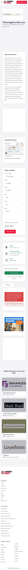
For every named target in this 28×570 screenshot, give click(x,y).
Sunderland (6, 394)
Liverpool (17, 558)
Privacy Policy (4, 500)
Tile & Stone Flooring (5, 516)
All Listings (3, 486)
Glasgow (17, 548)
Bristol (2, 554)
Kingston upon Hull (19, 551)
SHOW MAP (14, 148)
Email (6, 187)
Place (6, 201)
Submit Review (10, 231)
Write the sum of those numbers (11, 222)
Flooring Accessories (5, 523)
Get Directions (14, 251)
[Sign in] (14, 2)
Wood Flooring (4, 511)
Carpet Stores (4, 509)
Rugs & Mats (3, 521)
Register (2, 495)
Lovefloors (6, 455)
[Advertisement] (14, 38)
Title (5, 194)
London (16, 561)
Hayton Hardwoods (8, 434)
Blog (2, 493)
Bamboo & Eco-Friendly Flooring (8, 518)
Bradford (3, 552)
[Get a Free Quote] (14, 299)
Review (6, 208)
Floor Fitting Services (5, 536)
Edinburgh (17, 546)
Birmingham (3, 547)
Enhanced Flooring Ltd (9, 393)
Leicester (16, 556)
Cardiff (2, 557)
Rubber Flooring (4, 531)
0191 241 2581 (13, 260)
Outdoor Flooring (5, 533)
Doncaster (3, 562)
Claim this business (14, 273)
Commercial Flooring (5, 528)
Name (6, 180)
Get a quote (3, 488)
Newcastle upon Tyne (15, 24)
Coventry (3, 559)
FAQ (2, 498)
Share (8, 284)
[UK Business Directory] (14, 324)
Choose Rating (8, 173)
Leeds (16, 553)
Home (2, 483)
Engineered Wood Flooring (7, 526)
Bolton (2, 549)
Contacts (3, 491)
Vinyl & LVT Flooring (5, 513)
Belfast (2, 544)
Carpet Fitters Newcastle (10, 414)
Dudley (16, 544)
